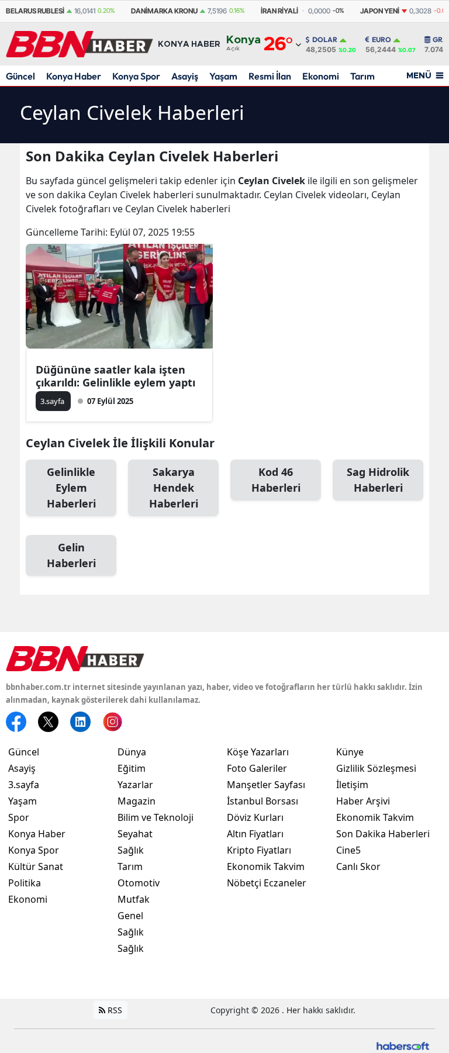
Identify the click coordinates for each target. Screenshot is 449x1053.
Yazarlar (135, 784)
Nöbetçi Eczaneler (266, 882)
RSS (113, 1010)
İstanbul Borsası (262, 801)
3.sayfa (23, 784)
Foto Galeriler (257, 768)
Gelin (71, 555)
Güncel (20, 76)
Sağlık (131, 850)
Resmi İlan (269, 76)
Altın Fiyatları (255, 833)
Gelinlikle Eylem (71, 487)
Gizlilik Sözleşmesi (376, 768)
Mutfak (134, 899)
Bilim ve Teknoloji (156, 817)
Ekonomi (320, 76)
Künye (350, 751)
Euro (381, 39)
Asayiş (184, 76)
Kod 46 (276, 480)
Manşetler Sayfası (266, 784)
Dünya (132, 751)
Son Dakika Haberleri (383, 833)
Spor (18, 817)
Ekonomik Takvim (266, 866)
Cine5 (348, 850)
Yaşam (223, 76)
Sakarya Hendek (173, 487)
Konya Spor (136, 76)
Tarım (362, 76)
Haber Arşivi (363, 801)
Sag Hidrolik (378, 480)
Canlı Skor (358, 866)
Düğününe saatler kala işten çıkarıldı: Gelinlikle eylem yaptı (115, 376)
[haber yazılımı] (403, 1044)
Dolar (324, 39)
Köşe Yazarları (258, 751)
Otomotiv (139, 882)
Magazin (137, 801)
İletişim (352, 784)
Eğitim (132, 768)
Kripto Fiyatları (259, 850)
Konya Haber (73, 76)
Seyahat (135, 833)
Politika (24, 882)
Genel (130, 915)
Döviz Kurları (255, 817)
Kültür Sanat (35, 866)
